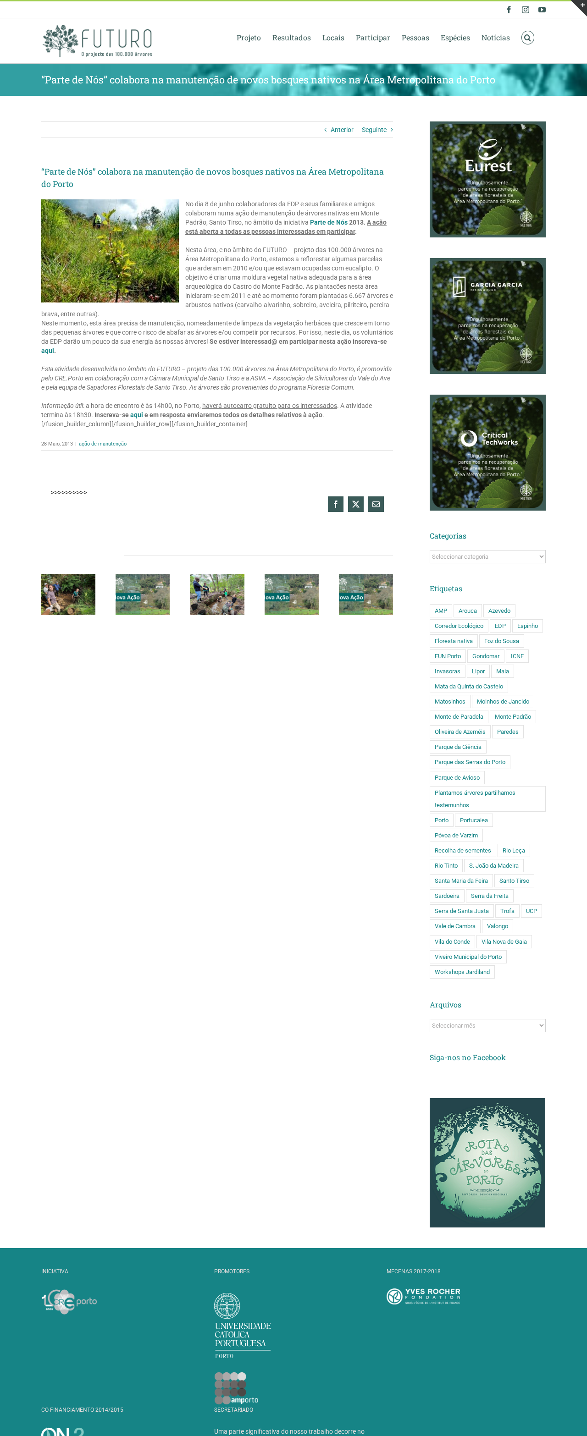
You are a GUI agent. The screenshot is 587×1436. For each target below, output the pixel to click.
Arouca (468, 610)
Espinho (527, 625)
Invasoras (447, 671)
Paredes (508, 731)
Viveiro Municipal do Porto (468, 956)
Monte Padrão (513, 716)
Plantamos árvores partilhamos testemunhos (475, 799)
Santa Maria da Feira (461, 880)
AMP (441, 610)
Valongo (497, 926)
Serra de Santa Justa (462, 911)
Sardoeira (447, 895)
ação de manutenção (103, 444)
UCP (531, 911)
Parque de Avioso (457, 777)
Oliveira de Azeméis (460, 731)
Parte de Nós (329, 222)
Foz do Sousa (501, 641)
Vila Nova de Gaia (504, 941)
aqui (47, 350)
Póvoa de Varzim (456, 835)
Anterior (342, 129)
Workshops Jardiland (462, 971)
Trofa (507, 911)
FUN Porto (448, 656)
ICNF (517, 656)
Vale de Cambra (455, 926)
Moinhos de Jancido (503, 701)
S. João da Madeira (494, 865)
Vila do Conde (452, 941)
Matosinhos (450, 701)
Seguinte (374, 129)
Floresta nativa (454, 641)
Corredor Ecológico (459, 625)
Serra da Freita (490, 895)
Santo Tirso (514, 880)
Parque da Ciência (458, 746)
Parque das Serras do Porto (470, 762)
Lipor (478, 671)
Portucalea (474, 820)
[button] (527, 37)
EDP (500, 625)
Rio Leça (514, 850)
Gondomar (485, 656)
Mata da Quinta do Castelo (469, 686)
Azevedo (499, 610)
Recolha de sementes (463, 850)
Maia (502, 671)
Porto (442, 820)
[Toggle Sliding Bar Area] (578, 8)
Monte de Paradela (459, 716)
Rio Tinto (446, 865)
